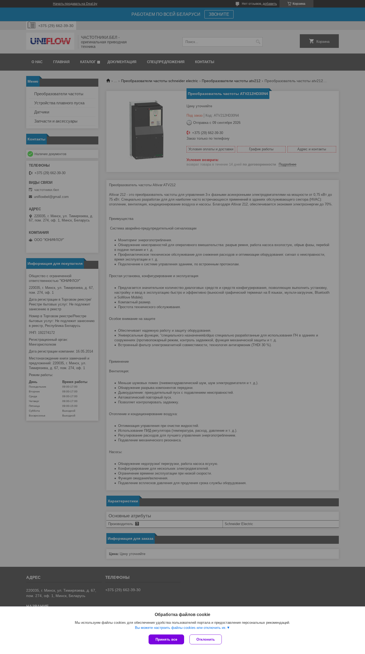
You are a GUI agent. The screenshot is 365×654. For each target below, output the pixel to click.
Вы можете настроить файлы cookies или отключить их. (181, 628)
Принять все (166, 639)
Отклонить (205, 639)
